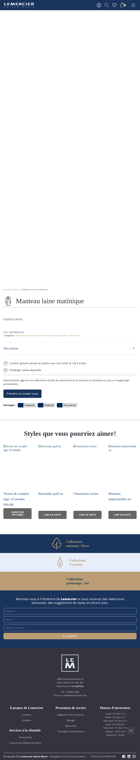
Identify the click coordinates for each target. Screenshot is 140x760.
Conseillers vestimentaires (71, 731)
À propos (26, 714)
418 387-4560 (72, 691)
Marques (55, 335)
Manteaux (20, 335)
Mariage (71, 720)
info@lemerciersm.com (75, 695)
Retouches (70, 725)
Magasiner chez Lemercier (70, 714)
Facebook (29, 405)
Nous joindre (25, 737)
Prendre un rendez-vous (22, 393)
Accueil (7, 289)
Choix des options (17, 513)
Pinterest (49, 405)
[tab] (70, 348)
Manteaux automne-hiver (38, 335)
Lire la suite (52, 514)
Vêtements (74, 335)
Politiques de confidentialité (103, 756)
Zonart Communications (72, 756)
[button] (122, 5)
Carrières (26, 720)
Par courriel (70, 405)
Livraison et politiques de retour (25, 742)
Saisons (16, 289)
